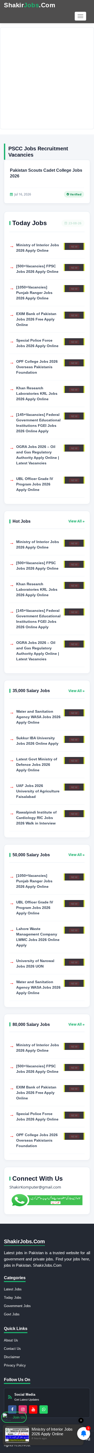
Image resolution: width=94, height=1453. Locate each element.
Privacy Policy (15, 1365)
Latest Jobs (13, 1289)
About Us (11, 1340)
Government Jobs (17, 1306)
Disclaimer (12, 1357)
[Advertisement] (47, 78)
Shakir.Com (29, 5)
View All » (76, 521)
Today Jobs (12, 1298)
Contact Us (12, 1349)
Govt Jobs (12, 1314)
